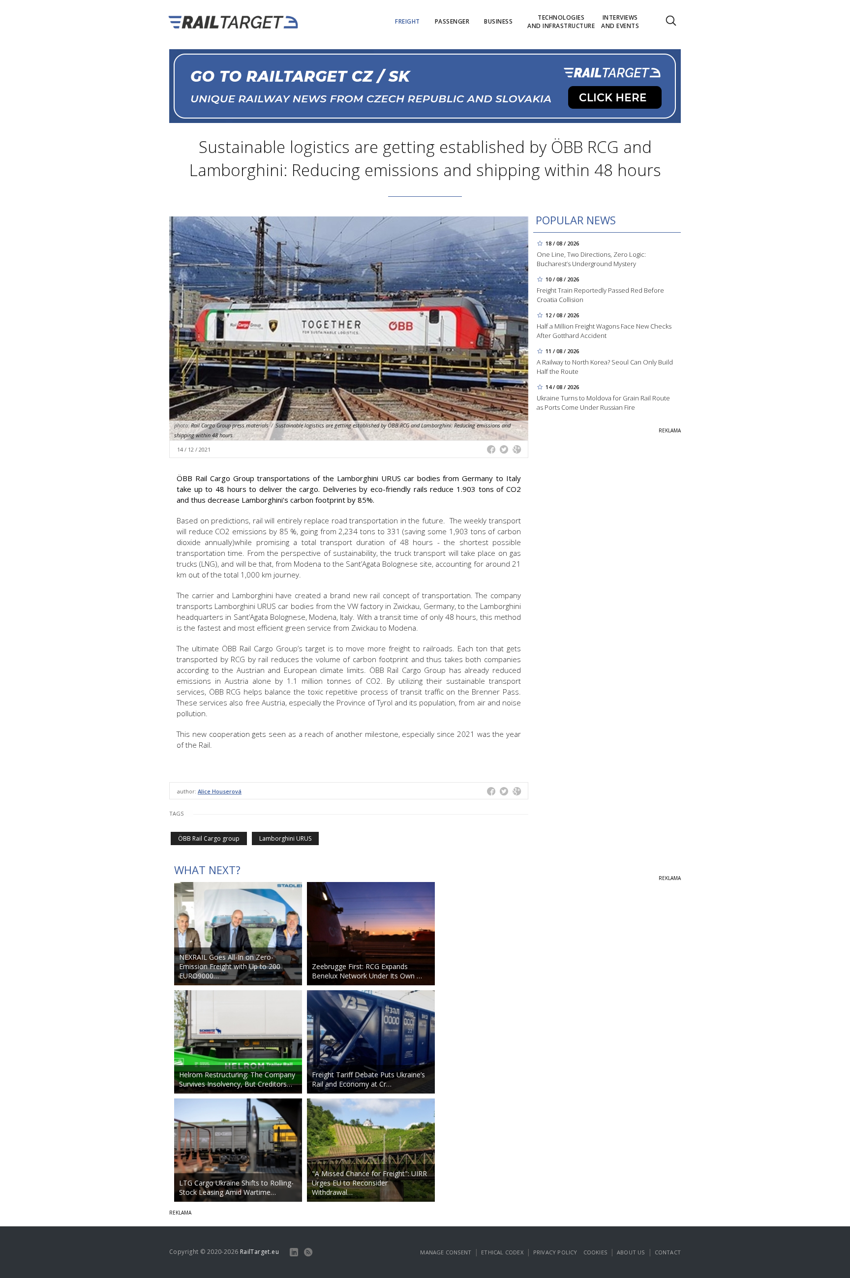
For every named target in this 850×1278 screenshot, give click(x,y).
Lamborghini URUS (285, 838)
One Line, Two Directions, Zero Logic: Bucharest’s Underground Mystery (591, 259)
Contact (668, 1252)
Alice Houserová (220, 791)
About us (631, 1252)
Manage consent (445, 1252)
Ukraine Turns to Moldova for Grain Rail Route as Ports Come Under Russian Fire (603, 403)
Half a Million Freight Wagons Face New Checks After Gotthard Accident (604, 331)
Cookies (595, 1252)
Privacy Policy (555, 1252)
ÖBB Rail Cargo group (209, 838)
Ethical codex (502, 1252)
